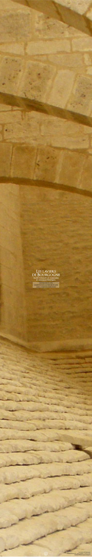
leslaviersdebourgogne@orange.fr (82, 554)
